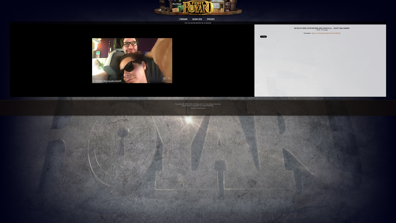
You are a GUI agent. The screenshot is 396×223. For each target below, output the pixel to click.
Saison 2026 (197, 19)
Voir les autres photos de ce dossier (198, 23)
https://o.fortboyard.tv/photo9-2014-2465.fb (326, 33)
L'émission (183, 19)
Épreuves (210, 19)
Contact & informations (198, 108)
